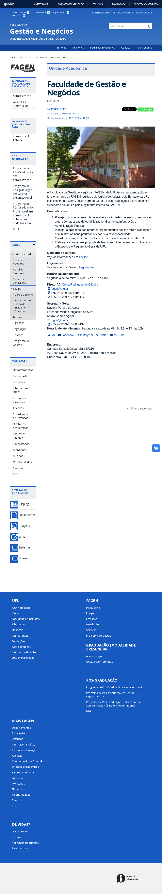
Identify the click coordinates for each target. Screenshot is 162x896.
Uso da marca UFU (23, 658)
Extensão (19, 382)
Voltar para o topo (140, 408)
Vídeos (23, 558)
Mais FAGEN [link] (19, 360)
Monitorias (20, 450)
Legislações (86, 267)
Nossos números (18, 262)
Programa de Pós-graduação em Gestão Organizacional (22, 191)
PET (15, 474)
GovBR (7, 3)
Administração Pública (22, 138)
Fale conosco (20, 848)
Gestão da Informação (20, 104)
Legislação (118, 3)
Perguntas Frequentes (102, 47)
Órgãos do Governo (146, 3)
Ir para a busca (61, 12)
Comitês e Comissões (19, 280)
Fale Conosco (144, 47)
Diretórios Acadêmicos (20, 426)
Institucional (22, 254)
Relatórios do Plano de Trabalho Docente (23, 306)
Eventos (18, 468)
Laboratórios (21, 444)
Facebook (67, 335)
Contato (125, 47)
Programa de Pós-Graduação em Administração (23, 174)
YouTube (118, 335)
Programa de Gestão (21, 343)
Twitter (103, 335)
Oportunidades (22, 462)
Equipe (17, 288)
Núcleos (18, 456)
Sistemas (24, 547)
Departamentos (23, 370)
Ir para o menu (41, 12)
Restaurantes (20, 635)
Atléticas (18, 408)
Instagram (86, 335)
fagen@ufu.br (59, 288)
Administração (22, 96)
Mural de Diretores (18, 271)
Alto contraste (123, 12)
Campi (16, 613)
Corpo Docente (24, 294)
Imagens (24, 525)
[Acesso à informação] (128, 878)
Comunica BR (41, 3)
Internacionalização (24, 652)
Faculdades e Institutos (26, 619)
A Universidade (21, 607)
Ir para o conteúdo (19, 12)
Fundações (18, 641)
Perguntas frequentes (25, 843)
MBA (16, 229)
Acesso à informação (71, 3)
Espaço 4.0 (20, 376)
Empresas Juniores (19, 436)
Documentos (27, 514)
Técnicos (18, 317)
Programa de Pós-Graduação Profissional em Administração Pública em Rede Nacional (23, 213)
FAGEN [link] (16, 245)
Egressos (18, 323)
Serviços (61, 47)
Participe (97, 3)
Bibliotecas (18, 624)
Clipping (24, 504)
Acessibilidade (100, 12)
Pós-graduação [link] (20, 157)
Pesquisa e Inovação (20, 400)
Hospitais (17, 630)
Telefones (78, 47)
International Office (21, 390)
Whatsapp (146, 109)
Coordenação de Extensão (21, 416)
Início (31, 57)
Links (22, 536)
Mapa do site (144, 12)
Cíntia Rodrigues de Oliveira (80, 284)
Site (53, 335)
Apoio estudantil (22, 646)
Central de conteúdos (20, 491)
